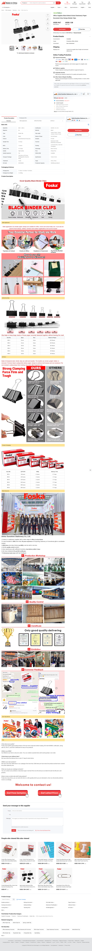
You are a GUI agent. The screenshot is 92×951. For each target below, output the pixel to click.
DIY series (70, 907)
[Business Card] (88, 124)
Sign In (55, 111)
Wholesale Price (48, 940)
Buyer (59, 7)
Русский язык (33, 942)
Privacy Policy (67, 945)
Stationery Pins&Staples (51, 905)
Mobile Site (77, 940)
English (12, 942)
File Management (50, 907)
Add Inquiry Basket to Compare (26, 53)
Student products (5, 902)
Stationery (15, 10)
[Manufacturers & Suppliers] (9, 2)
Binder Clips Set (16, 922)
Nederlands (49, 942)
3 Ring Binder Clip (27, 933)
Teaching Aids (27, 907)
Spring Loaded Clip (27, 922)
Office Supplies (8, 10)
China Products (18, 940)
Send (14, 830)
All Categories (6, 7)
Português (22, 942)
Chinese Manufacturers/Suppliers (28, 940)
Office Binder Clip (6, 933)
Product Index (71, 940)
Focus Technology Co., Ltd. (36, 945)
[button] (60, 120)
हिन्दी (65, 942)
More (2, 935)
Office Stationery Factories (8, 929)
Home (2, 10)
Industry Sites (55, 940)
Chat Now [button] (82, 29)
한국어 (57, 942)
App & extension (73, 7)
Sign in (89, 3)
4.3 (73, 120)
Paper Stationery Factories (53, 929)
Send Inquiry (62, 29)
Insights (82, 940)
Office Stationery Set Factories (24, 929)
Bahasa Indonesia (85, 942)
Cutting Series (4, 907)
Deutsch (43, 942)
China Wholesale (40, 940)
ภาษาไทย (69, 942)
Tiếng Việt (79, 942)
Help (66, 7)
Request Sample (77, 32)
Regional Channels (63, 940)
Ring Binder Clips (17, 933)
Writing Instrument (28, 902)
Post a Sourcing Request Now (42, 830)
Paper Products (71, 902)
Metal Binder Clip (76, 929)
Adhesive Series (71, 905)
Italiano (38, 942)
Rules (89, 7)
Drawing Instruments (6, 905)
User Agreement (54, 945)
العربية (53, 942)
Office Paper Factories (39, 929)
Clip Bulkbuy (37, 933)
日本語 (61, 942)
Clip (19, 10)
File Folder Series (49, 902)
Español (17, 942)
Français (27, 942)
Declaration (61, 945)
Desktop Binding (27, 905)
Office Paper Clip (24, 10)
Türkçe (74, 942)
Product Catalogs (22, 899)
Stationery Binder (65, 929)
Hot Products (10, 940)
